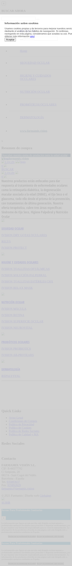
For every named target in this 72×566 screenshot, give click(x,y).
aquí (32, 36)
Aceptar (10, 39)
